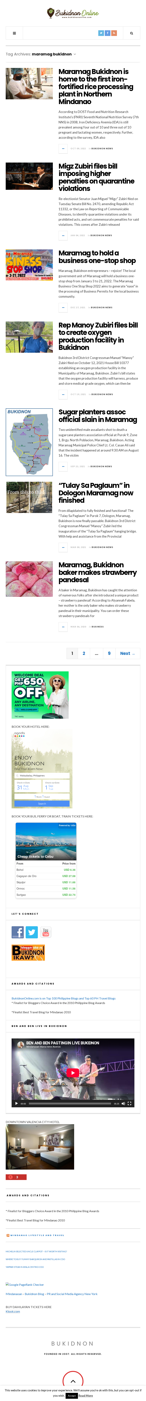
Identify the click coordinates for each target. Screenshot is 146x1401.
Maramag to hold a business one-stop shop (97, 256)
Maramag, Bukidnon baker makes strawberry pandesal (98, 572)
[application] (73, 1072)
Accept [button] (72, 1395)
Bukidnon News (102, 148)
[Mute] (123, 1103)
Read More (86, 1395)
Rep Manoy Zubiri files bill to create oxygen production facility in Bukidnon (98, 336)
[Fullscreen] (129, 1103)
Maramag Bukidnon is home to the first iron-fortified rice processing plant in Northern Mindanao (96, 86)
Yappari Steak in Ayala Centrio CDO (25, 1267)
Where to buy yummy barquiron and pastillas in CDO (35, 1259)
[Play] (16, 1103)
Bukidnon (73, 1344)
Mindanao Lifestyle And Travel (37, 1235)
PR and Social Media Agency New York (72, 1294)
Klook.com (13, 1311)
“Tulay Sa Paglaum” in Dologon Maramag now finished (96, 493)
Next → (127, 653)
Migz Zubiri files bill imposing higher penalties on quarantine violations (96, 177)
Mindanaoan (14, 1294)
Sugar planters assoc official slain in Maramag (98, 415)
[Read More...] (63, 148)
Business (98, 626)
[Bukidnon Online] (73, 13)
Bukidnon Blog (34, 1294)
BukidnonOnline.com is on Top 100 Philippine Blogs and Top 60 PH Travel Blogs (64, 998)
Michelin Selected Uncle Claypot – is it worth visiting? (36, 1251)
